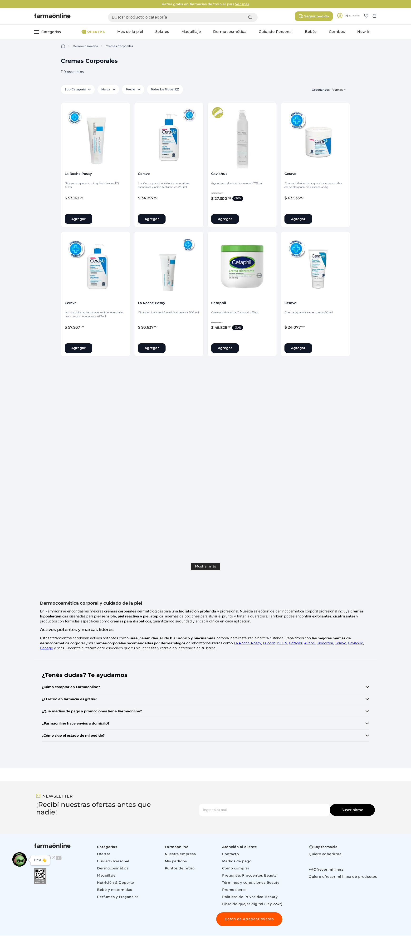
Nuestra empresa (180, 854)
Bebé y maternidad (115, 890)
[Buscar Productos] (251, 17)
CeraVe (340, 643)
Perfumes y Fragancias (117, 897)
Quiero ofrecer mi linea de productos (343, 876)
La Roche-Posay (247, 643)
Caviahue (355, 643)
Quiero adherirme (325, 854)
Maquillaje (106, 875)
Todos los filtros (162, 89)
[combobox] (182, 17)
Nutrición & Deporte (115, 882)
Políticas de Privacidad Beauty (250, 897)
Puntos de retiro (180, 868)
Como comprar (235, 868)
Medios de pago (236, 861)
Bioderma (325, 643)
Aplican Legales (392, 4)
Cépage (46, 648)
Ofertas (104, 854)
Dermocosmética (85, 46)
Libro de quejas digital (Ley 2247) (252, 904)
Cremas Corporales (119, 46)
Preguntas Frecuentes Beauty (249, 875)
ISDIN (282, 643)
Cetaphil (296, 643)
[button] (368, 16)
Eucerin (269, 643)
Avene (309, 643)
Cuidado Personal (113, 861)
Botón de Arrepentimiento (249, 919)
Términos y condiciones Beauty (250, 882)
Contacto (230, 854)
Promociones (234, 890)
